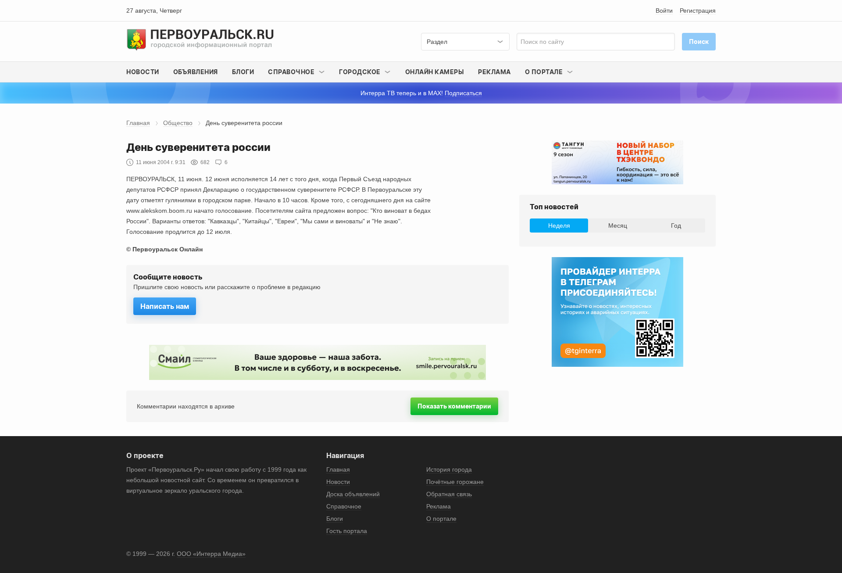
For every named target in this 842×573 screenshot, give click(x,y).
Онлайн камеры (434, 71)
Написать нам (164, 306)
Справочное (343, 506)
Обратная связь (449, 494)
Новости (142, 71)
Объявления (195, 71)
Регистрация (698, 10)
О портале (441, 518)
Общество (178, 122)
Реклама (494, 71)
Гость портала (346, 530)
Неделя (559, 225)
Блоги (243, 71)
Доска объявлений (353, 494)
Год (676, 225)
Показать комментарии (454, 406)
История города (449, 469)
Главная (138, 122)
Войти (664, 10)
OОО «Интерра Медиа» (211, 553)
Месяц (617, 225)
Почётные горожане (455, 481)
